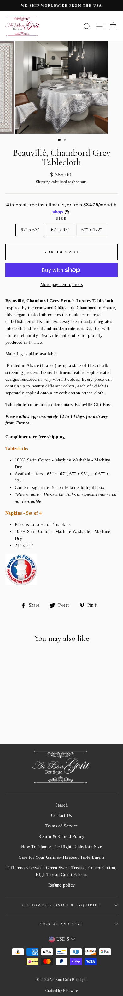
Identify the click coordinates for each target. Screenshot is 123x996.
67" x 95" (60, 229)
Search (61, 805)
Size (61, 218)
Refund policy (61, 885)
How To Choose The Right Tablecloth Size (61, 846)
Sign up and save (62, 923)
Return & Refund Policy (61, 836)
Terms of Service (61, 826)
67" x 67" (30, 229)
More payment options (61, 284)
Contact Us (61, 815)
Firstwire (70, 990)
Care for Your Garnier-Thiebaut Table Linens (61, 857)
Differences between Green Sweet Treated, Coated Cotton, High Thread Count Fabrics (61, 871)
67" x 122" (91, 229)
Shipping (43, 182)
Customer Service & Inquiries (61, 905)
